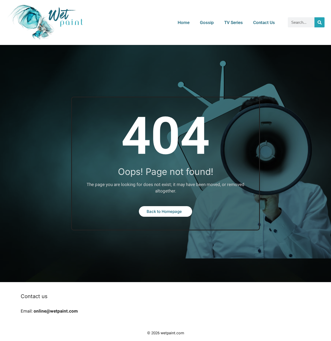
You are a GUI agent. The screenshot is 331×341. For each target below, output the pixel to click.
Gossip (207, 22)
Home (184, 22)
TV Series (233, 22)
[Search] (319, 22)
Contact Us (264, 22)
